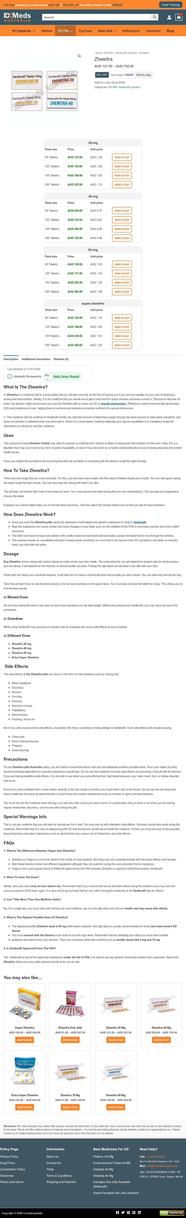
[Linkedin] (139, 1212)
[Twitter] (123, 1212)
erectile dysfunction (113, 404)
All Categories (21, 30)
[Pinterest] (134, 1212)
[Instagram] (128, 1212)
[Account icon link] (169, 17)
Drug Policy (7, 1163)
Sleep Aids (105, 30)
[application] (33, 30)
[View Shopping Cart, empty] (179, 17)
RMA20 (129, 74)
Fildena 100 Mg (103, 1156)
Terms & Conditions (59, 1175)
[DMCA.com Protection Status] (172, 1213)
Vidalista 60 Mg (103, 1169)
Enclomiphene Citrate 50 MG (111, 1163)
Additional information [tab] (36, 359)
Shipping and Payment (61, 1182)
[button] (170, 4)
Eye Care (85, 30)
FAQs (50, 1169)
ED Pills (63, 30)
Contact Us (53, 1163)
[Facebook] (117, 1212)
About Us (52, 1156)
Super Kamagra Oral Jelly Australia (116, 1193)
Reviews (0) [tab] (61, 359)
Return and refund (11, 1182)
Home (98, 53)
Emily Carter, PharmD (66, 376)
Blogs (170, 30)
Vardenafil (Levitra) (126, 53)
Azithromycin (131, 30)
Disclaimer (7, 1175)
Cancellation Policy (12, 1169)
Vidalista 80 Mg (103, 1175)
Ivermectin (153, 30)
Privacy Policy (9, 1156)
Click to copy (143, 74)
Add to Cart (122, 157)
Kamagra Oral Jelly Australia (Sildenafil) (111, 1184)
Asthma (47, 30)
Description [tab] (11, 359)
